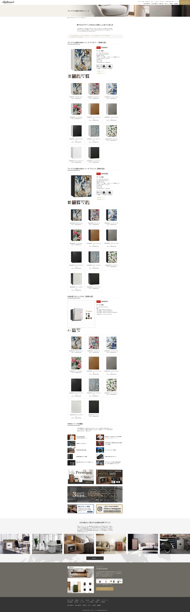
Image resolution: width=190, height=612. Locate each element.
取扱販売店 (147, 1)
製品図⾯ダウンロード (101, 71)
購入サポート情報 (141, 1)
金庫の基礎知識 (69, 601)
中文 (178, 1)
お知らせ (156, 1)
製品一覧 (161, 3)
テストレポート (115, 438)
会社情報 (176, 3)
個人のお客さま (147, 3)
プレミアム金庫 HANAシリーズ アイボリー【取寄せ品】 (80, 35)
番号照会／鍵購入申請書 (170, 1)
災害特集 (96, 601)
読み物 (171, 3)
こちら (86, 438)
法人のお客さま (155, 3)
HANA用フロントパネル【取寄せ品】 (77, 37)
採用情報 (98, 600)
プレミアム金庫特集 (90, 601)
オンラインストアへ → (105, 588)
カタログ (152, 1)
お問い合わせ (162, 1)
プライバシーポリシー (104, 600)
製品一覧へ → (95, 558)
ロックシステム (82, 601)
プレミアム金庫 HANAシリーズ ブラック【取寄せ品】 (101, 35)
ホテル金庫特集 (102, 601)
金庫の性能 (76, 601)
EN (175, 1)
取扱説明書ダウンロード (101, 73)
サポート (166, 3)
